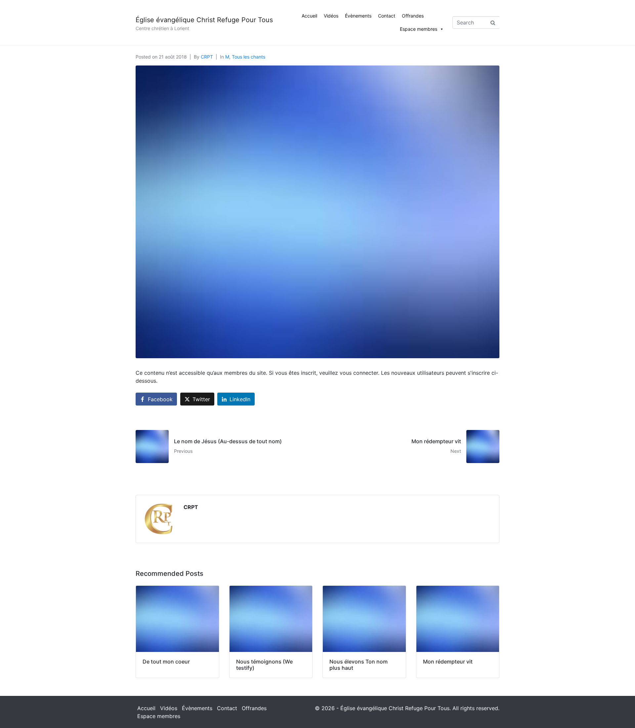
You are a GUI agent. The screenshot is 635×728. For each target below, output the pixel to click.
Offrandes (413, 16)
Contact (386, 16)
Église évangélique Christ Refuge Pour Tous (204, 20)
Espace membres (418, 29)
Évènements (358, 16)
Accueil (309, 16)
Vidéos (331, 16)
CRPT (207, 57)
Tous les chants (248, 57)
